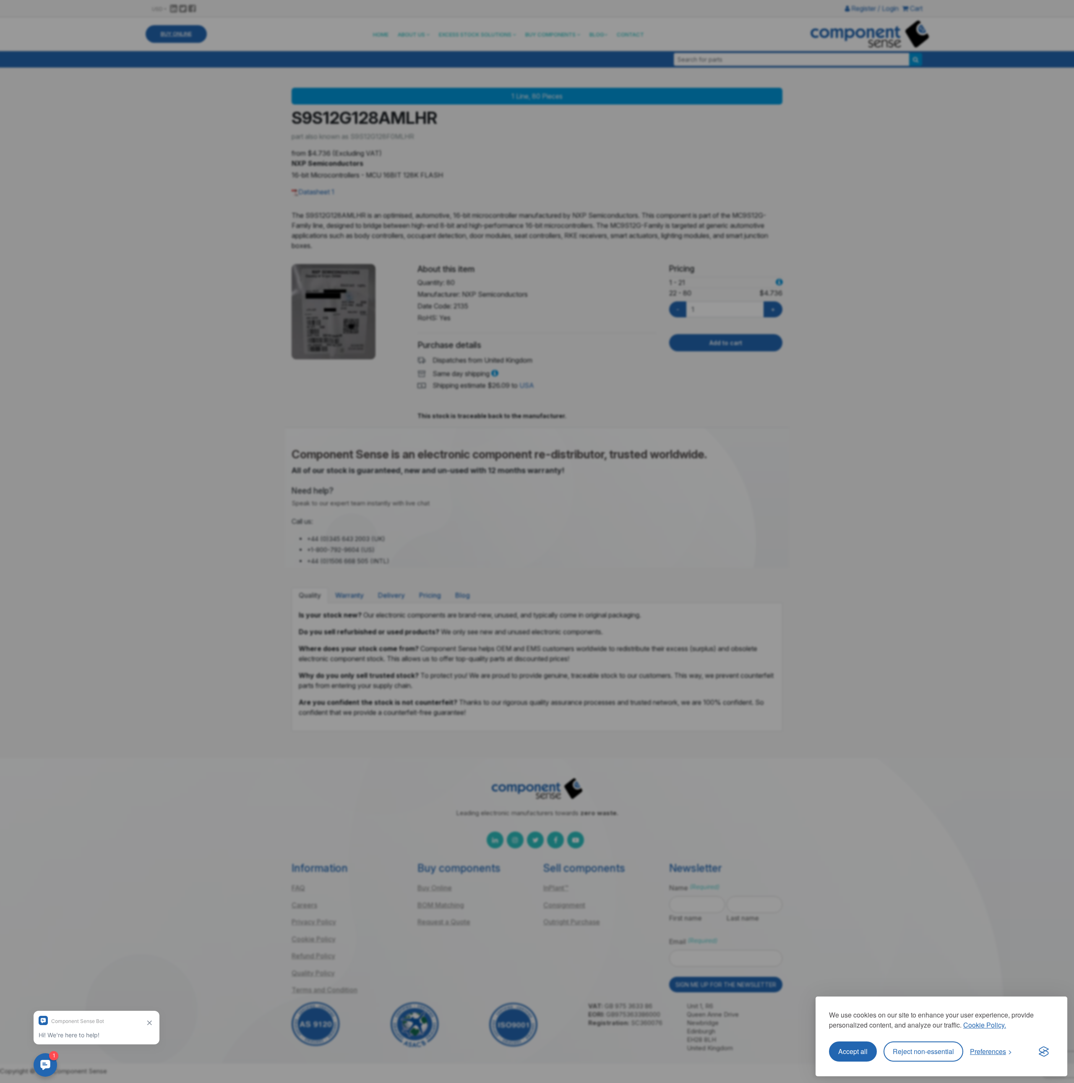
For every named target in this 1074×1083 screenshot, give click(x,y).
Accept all (853, 1051)
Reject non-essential (923, 1051)
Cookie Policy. (984, 1025)
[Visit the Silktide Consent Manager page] (1044, 1051)
